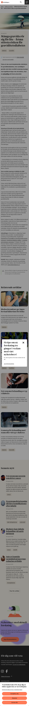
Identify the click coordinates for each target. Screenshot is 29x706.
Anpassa (14, 698)
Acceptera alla (14, 693)
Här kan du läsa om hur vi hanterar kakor (12, 689)
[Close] (23, 342)
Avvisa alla (14, 702)
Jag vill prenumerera (9, 363)
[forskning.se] (4, 2)
